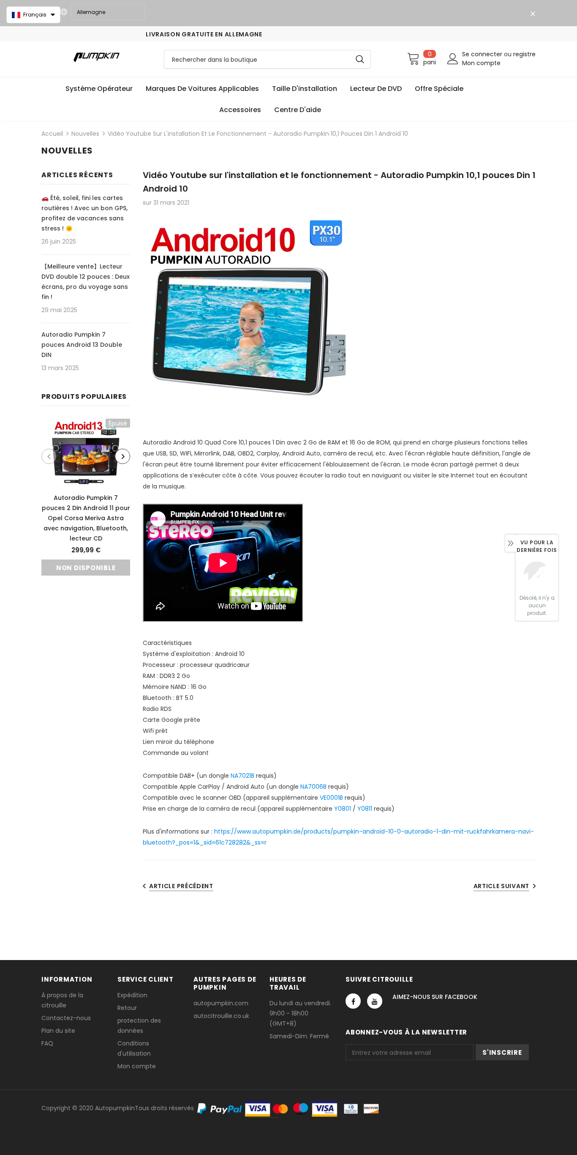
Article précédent (181, 886)
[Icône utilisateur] (453, 58)
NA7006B (313, 786)
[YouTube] (374, 1001)
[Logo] (96, 57)
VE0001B (331, 797)
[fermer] (532, 14)
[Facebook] (353, 1001)
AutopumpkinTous (122, 1108)
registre (524, 54)
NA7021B (242, 775)
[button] (33, 15)
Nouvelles (85, 133)
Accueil (52, 133)
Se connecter (483, 54)
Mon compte (481, 63)
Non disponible (86, 567)
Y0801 (342, 808)
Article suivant (502, 886)
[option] (85, 497)
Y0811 (364, 808)
